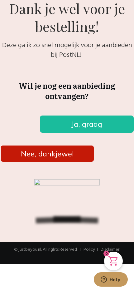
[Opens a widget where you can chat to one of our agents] (110, 280)
